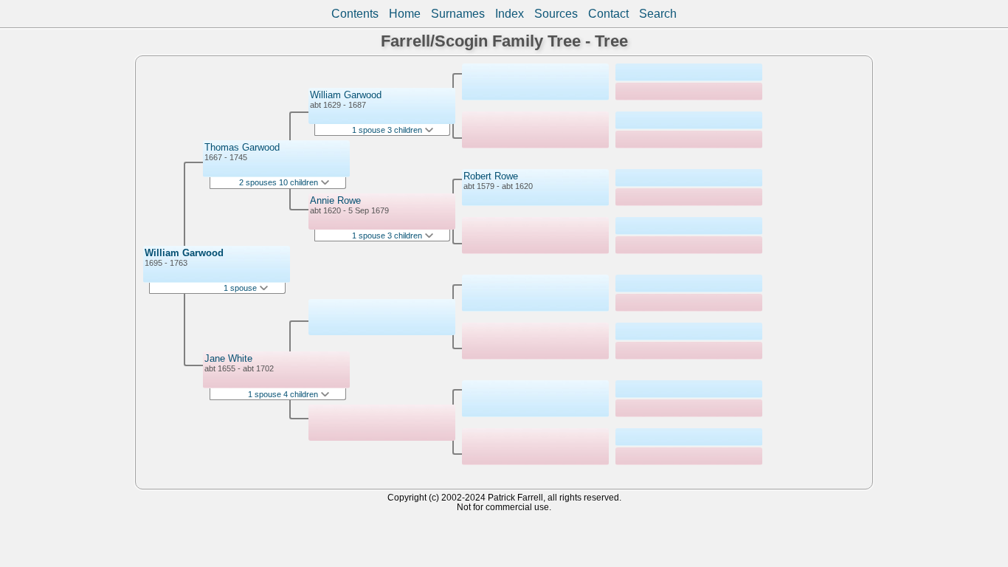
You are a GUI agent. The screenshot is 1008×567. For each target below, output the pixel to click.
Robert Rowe (490, 176)
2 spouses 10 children (279, 182)
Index (509, 13)
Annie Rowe (335, 200)
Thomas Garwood (242, 147)
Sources (556, 13)
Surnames (458, 13)
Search (658, 13)
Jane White (228, 358)
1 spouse (241, 288)
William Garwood (184, 252)
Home (405, 13)
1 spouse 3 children (388, 130)
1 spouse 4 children (284, 394)
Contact (608, 13)
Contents (355, 13)
